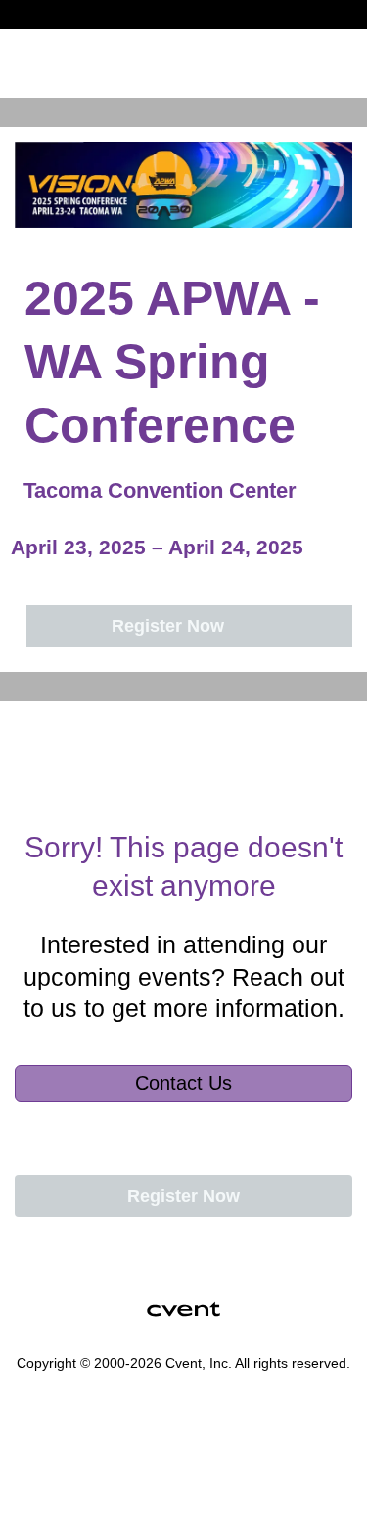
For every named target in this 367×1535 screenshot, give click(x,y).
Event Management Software (101, 1397)
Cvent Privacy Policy (78, 1489)
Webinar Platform (70, 1465)
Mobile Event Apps (73, 1420)
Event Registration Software (98, 1443)
